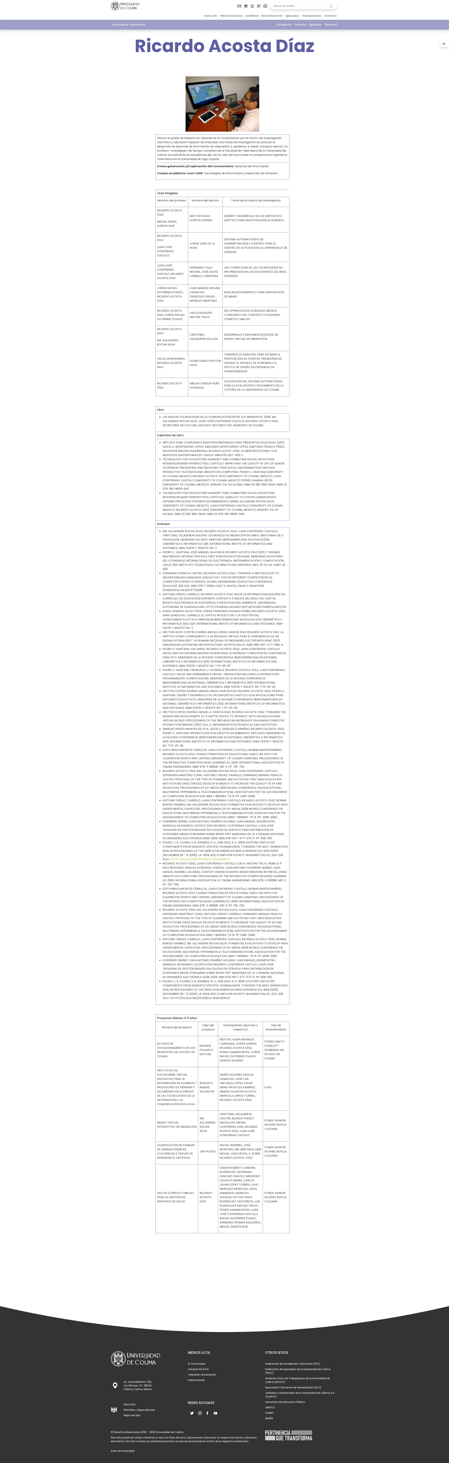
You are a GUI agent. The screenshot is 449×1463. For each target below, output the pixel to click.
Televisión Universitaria (202, 1374)
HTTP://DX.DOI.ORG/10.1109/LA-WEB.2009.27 (200, 859)
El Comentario (196, 1364)
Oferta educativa (231, 16)
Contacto (330, 16)
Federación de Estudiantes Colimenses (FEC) (292, 1364)
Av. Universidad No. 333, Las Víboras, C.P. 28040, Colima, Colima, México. (138, 1385)
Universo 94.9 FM (198, 1369)
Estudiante (284, 25)
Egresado (315, 25)
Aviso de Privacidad (122, 1451)
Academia (252, 16)
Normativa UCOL (272, 16)
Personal (331, 25)
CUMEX (269, 1413)
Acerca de (210, 16)
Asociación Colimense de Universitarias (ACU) (293, 1387)
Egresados (292, 16)
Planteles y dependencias (139, 1410)
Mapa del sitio (132, 1415)
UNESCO (270, 1407)
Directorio (130, 1404)
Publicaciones (196, 1380)
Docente (300, 25)
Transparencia (311, 16)
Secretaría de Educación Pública (285, 1402)
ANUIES (269, 1418)
